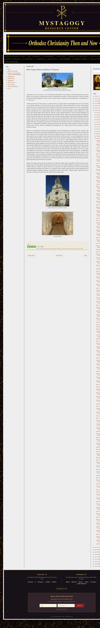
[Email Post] (28, 244)
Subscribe (74, 582)
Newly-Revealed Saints (51, 248)
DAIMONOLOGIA (52, 59)
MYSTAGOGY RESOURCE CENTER (15, 56)
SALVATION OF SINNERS (80, 59)
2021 (96, 103)
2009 (96, 566)
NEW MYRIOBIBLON (65, 59)
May (97, 129)
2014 (96, 554)
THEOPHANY (11, 78)
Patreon (81, 582)
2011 (96, 561)
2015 (96, 552)
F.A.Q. (9, 88)
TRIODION (10, 80)
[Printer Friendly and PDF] (31, 247)
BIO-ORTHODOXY (28, 59)
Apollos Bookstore (81, 583)
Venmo (86, 582)
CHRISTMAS (11, 76)
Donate (68, 582)
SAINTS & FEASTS (12, 71)
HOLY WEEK (11, 84)
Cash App (93, 582)
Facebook (30, 582)
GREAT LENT (11, 82)
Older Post (59, 255)
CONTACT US (61, 589)
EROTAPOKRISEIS (49, 56)
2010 (96, 564)
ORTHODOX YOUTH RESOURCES (78, 56)
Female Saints (43, 248)
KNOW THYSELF (61, 56)
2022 (96, 101)
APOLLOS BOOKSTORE (11, 62)
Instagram (40, 582)
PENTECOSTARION (13, 86)
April (97, 131)
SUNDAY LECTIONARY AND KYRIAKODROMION (15, 73)
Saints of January (70, 248)
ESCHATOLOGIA (40, 59)
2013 (96, 557)
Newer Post (31, 255)
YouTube (47, 582)
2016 (96, 549)
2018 (96, 110)
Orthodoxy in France (61, 248)
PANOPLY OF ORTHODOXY (12, 59)
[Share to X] (40, 246)
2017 (96, 547)
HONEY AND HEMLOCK (34, 56)
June (97, 126)
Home (85, 255)
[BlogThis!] (38, 246)
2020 (96, 105)
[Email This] (37, 246)
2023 (96, 98)
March (98, 134)
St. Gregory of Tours (78, 248)
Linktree (54, 582)
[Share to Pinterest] (43, 246)
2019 (96, 108)
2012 (96, 559)
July (97, 124)
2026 (96, 96)
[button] (4, 621)
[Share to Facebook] (41, 246)
